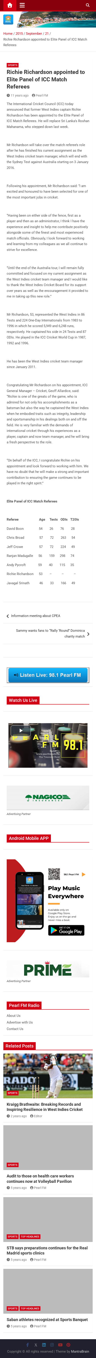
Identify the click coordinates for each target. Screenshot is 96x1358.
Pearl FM (42, 95)
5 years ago (19, 1188)
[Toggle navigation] (22, 5)
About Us (14, 1016)
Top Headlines (30, 1236)
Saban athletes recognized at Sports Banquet (47, 1319)
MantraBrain (80, 1351)
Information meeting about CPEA (35, 616)
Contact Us (15, 1029)
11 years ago (20, 95)
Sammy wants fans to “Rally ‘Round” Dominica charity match (50, 633)
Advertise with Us (20, 1022)
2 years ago (19, 1116)
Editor (38, 1116)
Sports (12, 65)
